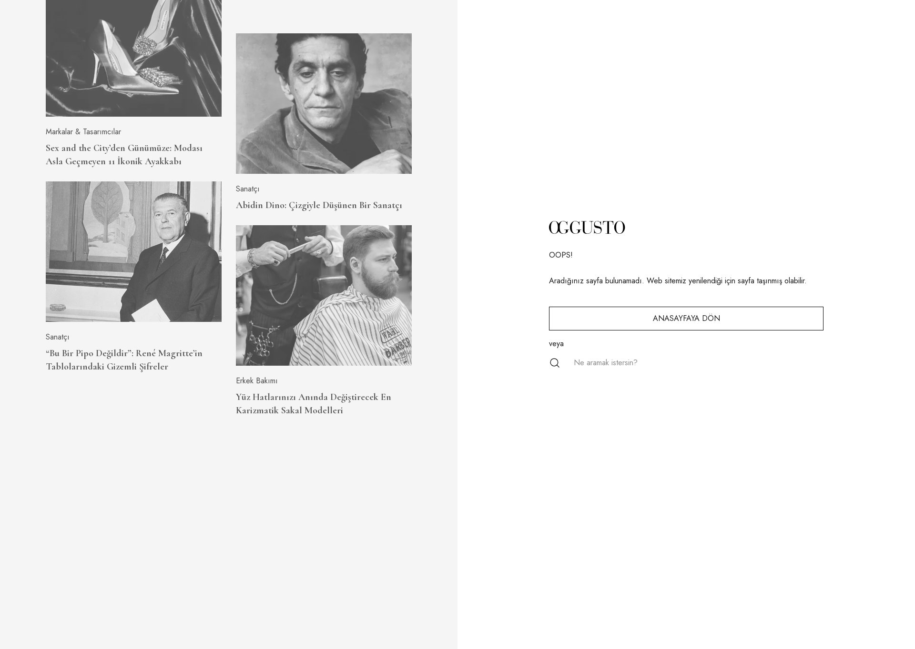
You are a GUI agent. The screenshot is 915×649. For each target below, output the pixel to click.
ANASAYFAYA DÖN (686, 318)
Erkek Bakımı (257, 380)
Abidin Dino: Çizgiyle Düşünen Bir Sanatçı (319, 205)
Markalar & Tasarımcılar (83, 131)
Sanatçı (58, 336)
